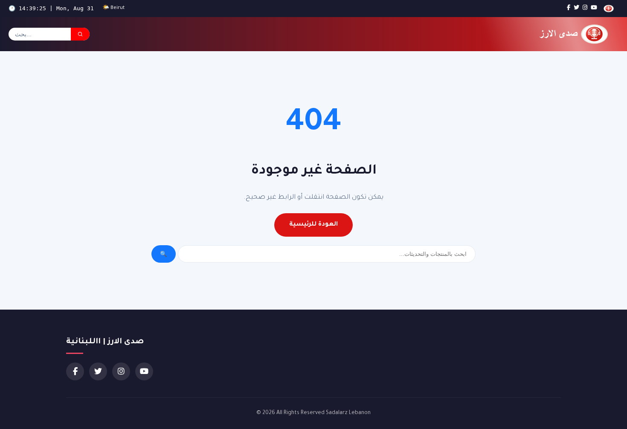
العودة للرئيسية (313, 224)
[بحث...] (80, 34)
